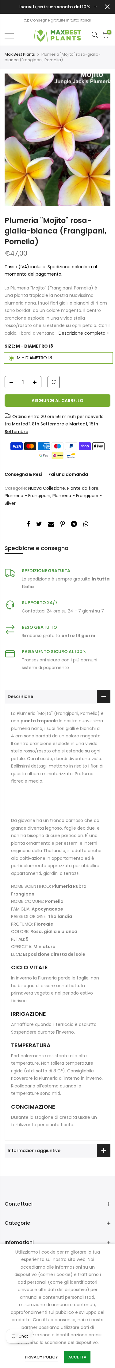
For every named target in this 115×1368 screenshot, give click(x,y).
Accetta (77, 1357)
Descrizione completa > (83, 333)
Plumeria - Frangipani (27, 496)
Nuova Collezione (46, 488)
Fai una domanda (68, 474)
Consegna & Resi (23, 474)
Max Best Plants (20, 54)
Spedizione (60, 267)
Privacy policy (41, 1357)
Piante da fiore (82, 488)
